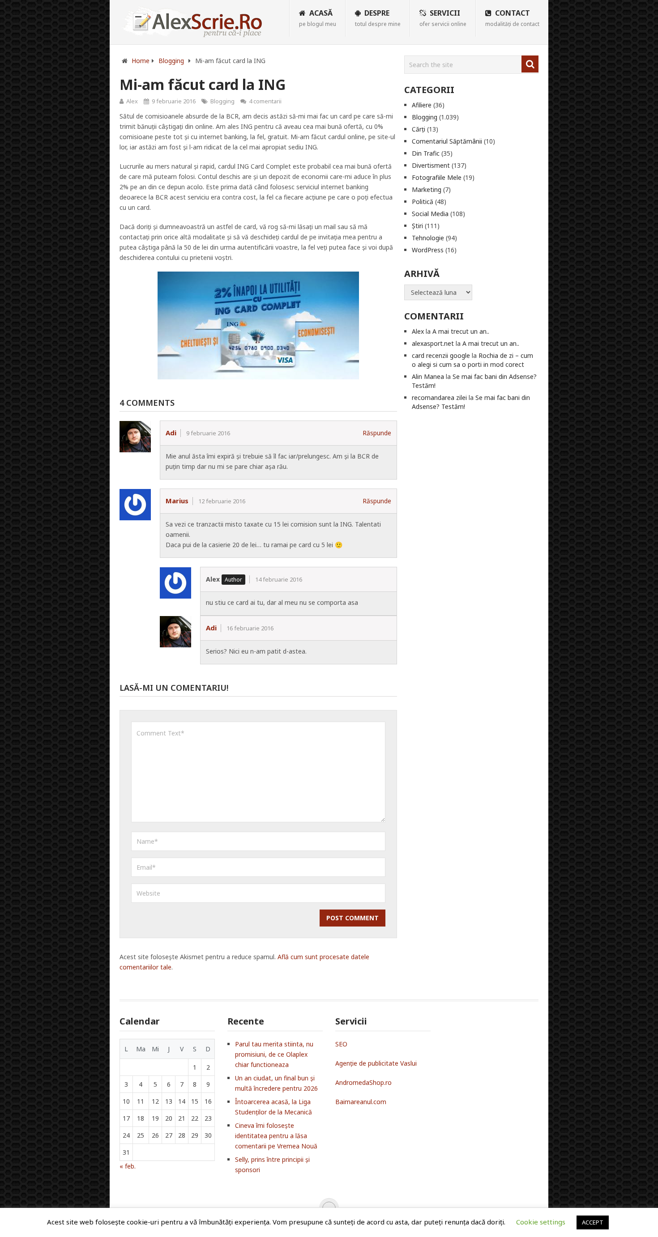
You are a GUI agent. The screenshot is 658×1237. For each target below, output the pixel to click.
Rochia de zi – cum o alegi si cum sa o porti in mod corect (472, 360)
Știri (417, 225)
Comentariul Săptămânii (447, 141)
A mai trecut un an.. (460, 331)
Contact (512, 18)
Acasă (317, 18)
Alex (132, 101)
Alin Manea (428, 376)
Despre (378, 18)
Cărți (418, 129)
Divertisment (431, 165)
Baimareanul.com (360, 1101)
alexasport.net (433, 343)
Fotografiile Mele (436, 177)
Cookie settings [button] (540, 1221)
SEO (341, 1044)
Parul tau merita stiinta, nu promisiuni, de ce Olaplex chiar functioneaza (274, 1054)
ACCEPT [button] (592, 1222)
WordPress (428, 250)
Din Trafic (426, 153)
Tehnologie (428, 238)
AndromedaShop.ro (363, 1082)
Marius (177, 500)
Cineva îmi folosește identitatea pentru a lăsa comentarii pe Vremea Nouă (276, 1135)
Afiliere (422, 105)
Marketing (426, 189)
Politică (422, 201)
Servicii (442, 18)
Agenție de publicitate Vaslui (376, 1063)
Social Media (430, 213)
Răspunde (377, 433)
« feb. (128, 1166)
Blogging (222, 101)
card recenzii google (441, 355)
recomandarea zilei (439, 397)
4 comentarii (265, 101)
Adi (171, 432)
